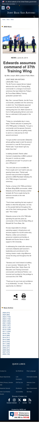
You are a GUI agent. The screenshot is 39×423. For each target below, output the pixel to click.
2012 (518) (6, 342)
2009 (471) (6, 348)
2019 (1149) (7, 327)
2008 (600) (6, 350)
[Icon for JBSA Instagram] (14, 400)
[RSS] (29, 400)
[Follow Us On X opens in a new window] (19, 400)
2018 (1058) (7, 329)
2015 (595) (6, 335)
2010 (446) (6, 346)
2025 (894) (6, 315)
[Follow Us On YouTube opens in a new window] (24, 400)
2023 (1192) (7, 319)
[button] (9, 4)
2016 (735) (6, 333)
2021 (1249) (7, 323)
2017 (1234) (7, 331)
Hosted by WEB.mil (19, 409)
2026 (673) (6, 313)
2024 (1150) (7, 317)
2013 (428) (6, 339)
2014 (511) (6, 337)
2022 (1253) (7, 321)
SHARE (15, 299)
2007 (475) (6, 352)
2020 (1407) (7, 325)
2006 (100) (6, 354)
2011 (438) (6, 344)
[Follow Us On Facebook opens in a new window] (9, 400)
